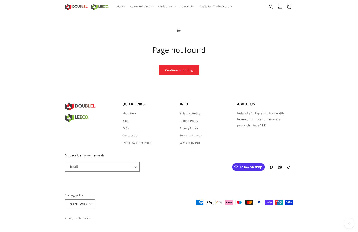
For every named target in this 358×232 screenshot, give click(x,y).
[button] (141, 6)
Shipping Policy (190, 113)
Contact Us (129, 135)
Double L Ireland (82, 218)
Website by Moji (190, 143)
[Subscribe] (134, 167)
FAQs (125, 128)
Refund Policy (189, 121)
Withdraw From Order (136, 143)
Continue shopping (179, 70)
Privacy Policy (189, 128)
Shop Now (129, 113)
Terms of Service (191, 135)
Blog (125, 121)
